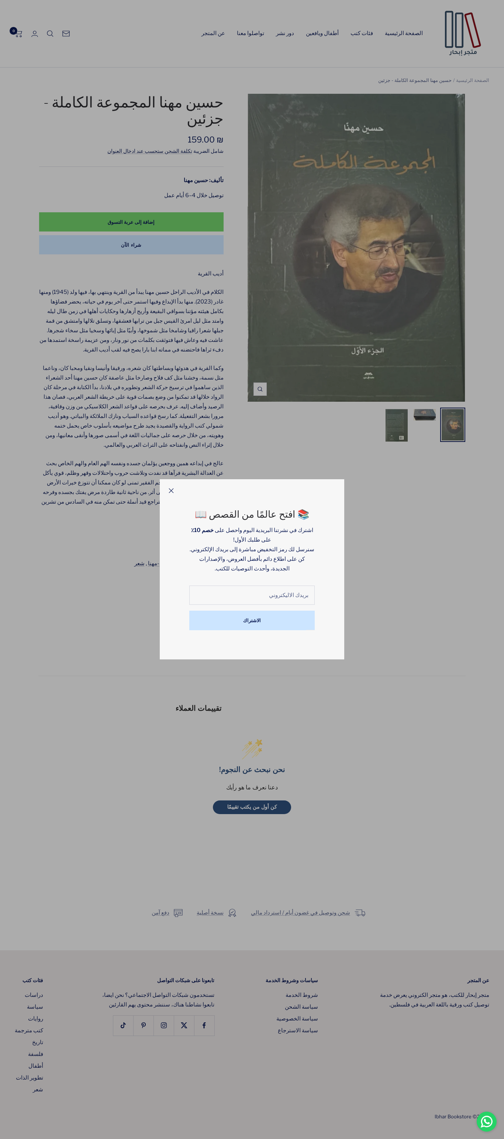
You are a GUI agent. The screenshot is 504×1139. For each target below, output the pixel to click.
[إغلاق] (171, 490)
